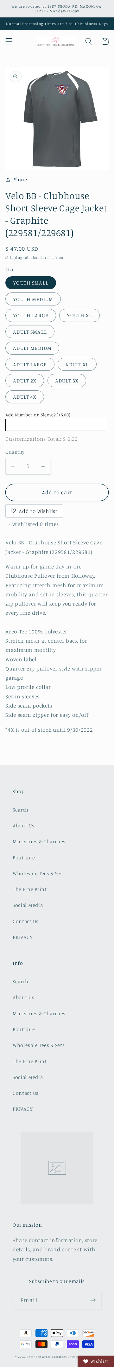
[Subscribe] (93, 1300)
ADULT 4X (24, 397)
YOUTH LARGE (30, 315)
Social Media (28, 905)
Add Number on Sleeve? (37, 414)
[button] (9, 41)
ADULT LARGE (30, 364)
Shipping (13, 257)
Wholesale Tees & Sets (39, 873)
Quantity (15, 452)
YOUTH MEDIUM (33, 299)
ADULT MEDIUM (32, 348)
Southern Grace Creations (47, 1356)
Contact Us (26, 921)
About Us (24, 825)
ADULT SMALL (30, 332)
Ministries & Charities (39, 841)
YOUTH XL (79, 315)
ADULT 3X (67, 380)
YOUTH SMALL (30, 282)
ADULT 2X (24, 380)
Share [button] (20, 179)
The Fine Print (30, 889)
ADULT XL (77, 364)
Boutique (24, 857)
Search (20, 809)
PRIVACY (23, 937)
